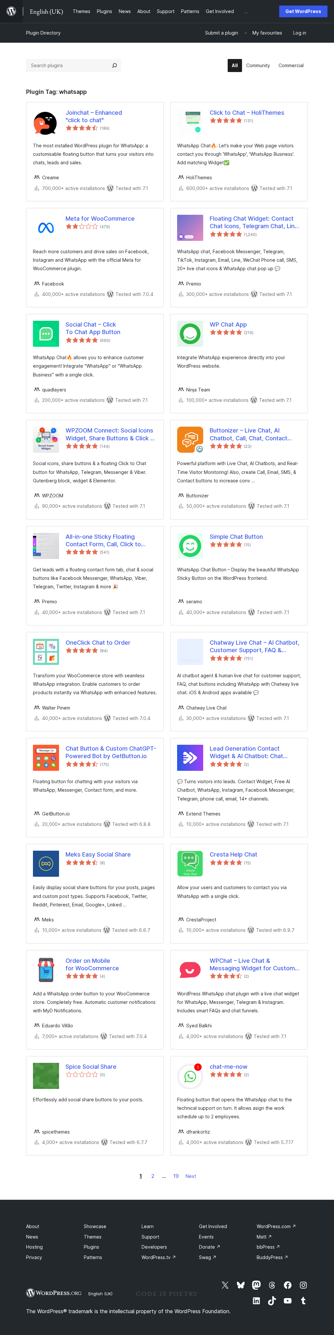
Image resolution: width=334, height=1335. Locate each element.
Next (191, 1176)
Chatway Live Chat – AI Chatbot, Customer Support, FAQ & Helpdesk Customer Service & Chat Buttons (254, 646)
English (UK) (100, 1293)
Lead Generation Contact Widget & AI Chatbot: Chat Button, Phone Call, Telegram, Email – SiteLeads (251, 752)
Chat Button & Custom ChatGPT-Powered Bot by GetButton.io (111, 752)
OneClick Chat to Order (98, 642)
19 (176, 1176)
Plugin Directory (43, 33)
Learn (148, 1226)
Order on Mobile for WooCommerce (92, 964)
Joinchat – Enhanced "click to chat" (94, 116)
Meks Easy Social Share (98, 854)
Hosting (34, 1247)
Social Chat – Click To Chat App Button (93, 328)
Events (206, 1237)
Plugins (91, 1247)
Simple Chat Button (236, 536)
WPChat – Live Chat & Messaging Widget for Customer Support (255, 964)
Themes (92, 1237)
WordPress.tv (159, 1257)
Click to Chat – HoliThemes (247, 112)
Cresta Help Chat (233, 854)
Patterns (93, 1257)
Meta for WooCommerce (100, 218)
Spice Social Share (91, 1066)
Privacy (34, 1257)
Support (150, 1237)
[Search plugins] (114, 65)
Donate (209, 1247)
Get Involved (213, 1226)
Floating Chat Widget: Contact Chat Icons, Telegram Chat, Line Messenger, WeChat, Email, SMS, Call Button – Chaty (255, 222)
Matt (264, 1237)
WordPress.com (276, 1226)
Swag (208, 1257)
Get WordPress (303, 11)
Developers (154, 1247)
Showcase (95, 1226)
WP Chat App (228, 324)
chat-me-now (229, 1066)
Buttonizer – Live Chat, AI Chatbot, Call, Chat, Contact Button (248, 434)
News (32, 1237)
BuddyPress (272, 1257)
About (32, 1226)
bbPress (268, 1247)
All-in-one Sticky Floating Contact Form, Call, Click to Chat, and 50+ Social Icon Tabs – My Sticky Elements (111, 540)
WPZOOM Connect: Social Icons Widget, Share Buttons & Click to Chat (111, 434)
